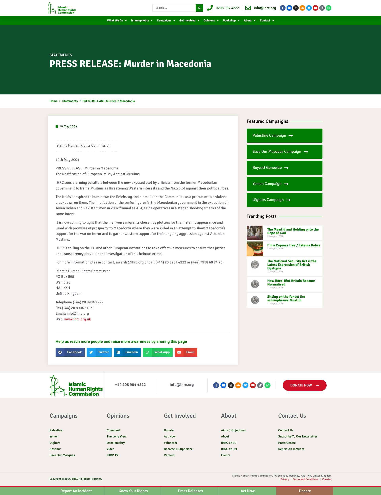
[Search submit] (199, 8)
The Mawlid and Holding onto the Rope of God (293, 231)
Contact (265, 20)
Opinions (209, 20)
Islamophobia (140, 20)
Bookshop (229, 20)
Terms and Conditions (305, 479)
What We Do (115, 20)
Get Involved (187, 20)
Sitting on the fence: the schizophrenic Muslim (286, 298)
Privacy (284, 479)
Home (54, 101)
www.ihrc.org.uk (77, 319)
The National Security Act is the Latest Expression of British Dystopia (292, 264)
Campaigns (164, 20)
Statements (61, 55)
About (248, 20)
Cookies (326, 479)
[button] (70, 352)
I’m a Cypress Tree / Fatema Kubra (293, 245)
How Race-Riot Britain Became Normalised (291, 282)
